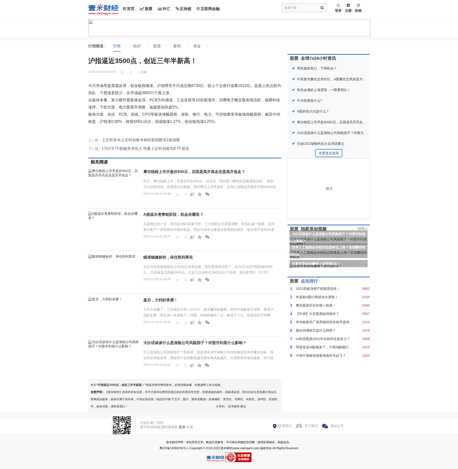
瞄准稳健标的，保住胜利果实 (168, 257)
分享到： (221, 406)
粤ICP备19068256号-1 (174, 448)
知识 (137, 46)
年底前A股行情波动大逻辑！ (317, 297)
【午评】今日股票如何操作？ (317, 314)
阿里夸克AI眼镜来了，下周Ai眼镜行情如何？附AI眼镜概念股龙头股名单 (349, 347)
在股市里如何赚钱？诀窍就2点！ (316, 263)
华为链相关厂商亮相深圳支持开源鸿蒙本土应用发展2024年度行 (343, 322)
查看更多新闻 (329, 153)
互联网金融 (210, 9)
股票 (148, 9)
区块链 (185, 9)
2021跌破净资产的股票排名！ (318, 289)
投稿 (358, 10)
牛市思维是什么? (309, 100)
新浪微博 (233, 406)
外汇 (166, 9)
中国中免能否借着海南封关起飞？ (321, 355)
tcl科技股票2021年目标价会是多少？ (323, 339)
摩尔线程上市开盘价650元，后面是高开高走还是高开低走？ (194, 172)
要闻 (177, 46)
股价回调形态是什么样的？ (316, 330)
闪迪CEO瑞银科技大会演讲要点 (320, 144)
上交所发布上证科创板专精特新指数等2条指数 (141, 140)
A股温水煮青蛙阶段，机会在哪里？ (173, 214)
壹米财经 (226, 448)
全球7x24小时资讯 (318, 58)
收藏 (143, 72)
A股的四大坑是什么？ (313, 111)
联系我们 (285, 426)
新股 (157, 46)
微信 (243, 406)
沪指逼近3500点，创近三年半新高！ (121, 385)
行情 (117, 46)
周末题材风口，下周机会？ (317, 68)
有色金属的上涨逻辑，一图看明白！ (323, 90)
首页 (131, 9)
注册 (348, 10)
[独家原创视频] (362, 229)
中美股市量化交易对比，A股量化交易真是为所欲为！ (336, 79)
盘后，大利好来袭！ (160, 300)
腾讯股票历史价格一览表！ (316, 305)
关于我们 (311, 426)
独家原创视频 (314, 228)
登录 (338, 10)
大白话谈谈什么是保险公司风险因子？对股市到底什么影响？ (194, 343)
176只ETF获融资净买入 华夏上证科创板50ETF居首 (145, 148)
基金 (197, 46)
